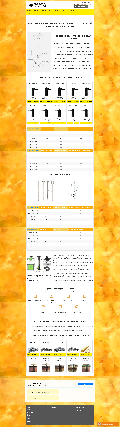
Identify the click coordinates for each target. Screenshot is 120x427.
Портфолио (71, 10)
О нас (84, 10)
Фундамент (56, 10)
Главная (29, 10)
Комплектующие (46, 10)
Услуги (63, 10)
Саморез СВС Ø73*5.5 (32, 207)
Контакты (29, 13)
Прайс (78, 10)
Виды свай (36, 10)
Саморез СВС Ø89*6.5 (32, 229)
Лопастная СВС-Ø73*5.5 (33, 128)
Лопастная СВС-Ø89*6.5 (33, 150)
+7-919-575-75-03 (88, 2)
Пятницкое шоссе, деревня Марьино (83, 4)
